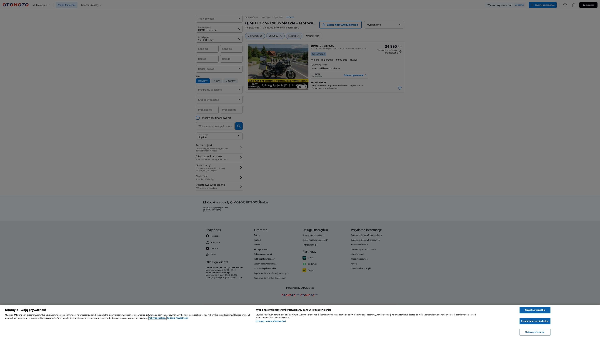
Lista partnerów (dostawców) (271, 321)
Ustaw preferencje (535, 332)
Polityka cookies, (157, 318)
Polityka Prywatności (177, 318)
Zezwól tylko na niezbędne (535, 321)
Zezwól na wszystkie (535, 310)
